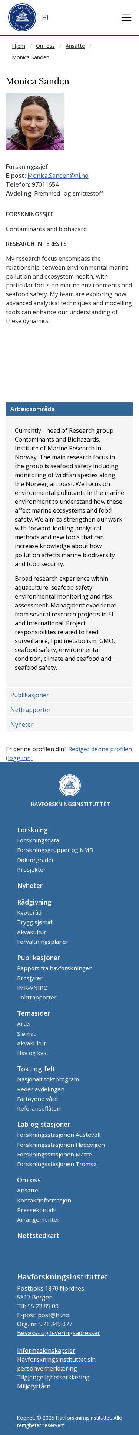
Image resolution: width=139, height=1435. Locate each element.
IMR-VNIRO (32, 987)
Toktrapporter (37, 997)
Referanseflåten (38, 1108)
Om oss (45, 45)
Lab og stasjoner (43, 1124)
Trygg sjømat (35, 922)
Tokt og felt (36, 1068)
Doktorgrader (35, 859)
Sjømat (26, 1033)
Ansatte (75, 45)
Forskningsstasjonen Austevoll (58, 1134)
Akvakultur (31, 932)
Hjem (18, 45)
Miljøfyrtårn (33, 1386)
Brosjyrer (30, 978)
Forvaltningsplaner (43, 941)
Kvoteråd (29, 912)
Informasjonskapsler (46, 1350)
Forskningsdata (38, 840)
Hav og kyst (33, 1052)
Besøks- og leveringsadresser (58, 1333)
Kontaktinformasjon (44, 1200)
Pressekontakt (37, 1209)
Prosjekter (31, 869)
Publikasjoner (29, 695)
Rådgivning (34, 902)
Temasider (33, 1013)
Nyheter (21, 724)
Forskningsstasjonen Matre (54, 1154)
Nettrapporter (30, 710)
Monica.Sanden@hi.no (58, 176)
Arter (24, 1023)
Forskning (32, 829)
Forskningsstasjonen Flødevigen (61, 1144)
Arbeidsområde (32, 409)
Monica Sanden (30, 57)
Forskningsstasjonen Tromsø (57, 1164)
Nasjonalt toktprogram (48, 1079)
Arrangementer (38, 1219)
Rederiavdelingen (40, 1089)
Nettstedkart (38, 1235)
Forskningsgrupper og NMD (55, 849)
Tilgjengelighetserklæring (53, 1377)
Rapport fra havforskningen (55, 968)
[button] (126, 17)
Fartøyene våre (37, 1098)
